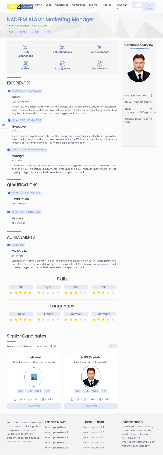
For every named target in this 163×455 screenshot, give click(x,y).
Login (149, 8)
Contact (107, 4)
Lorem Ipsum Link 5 (93, 447)
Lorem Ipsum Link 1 (93, 427)
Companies (78, 4)
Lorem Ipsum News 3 (56, 437)
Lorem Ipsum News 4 (56, 442)
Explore (93, 4)
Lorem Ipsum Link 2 (93, 432)
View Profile (34, 405)
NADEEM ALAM (39, 25)
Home (38, 4)
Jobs (48, 4)
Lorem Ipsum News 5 (56, 447)
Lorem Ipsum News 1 (56, 427)
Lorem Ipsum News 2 (56, 432)
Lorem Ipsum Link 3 (93, 437)
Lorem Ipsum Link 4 (94, 442)
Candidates (61, 4)
